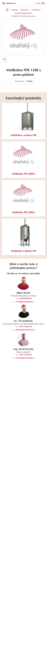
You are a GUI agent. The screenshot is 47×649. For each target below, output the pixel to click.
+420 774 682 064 (25, 327)
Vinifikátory (36, 10)
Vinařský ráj (7, 9)
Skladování (25, 10)
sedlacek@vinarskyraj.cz (25, 330)
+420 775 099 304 (25, 355)
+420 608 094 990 (25, 298)
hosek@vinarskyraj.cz (25, 302)
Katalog (14, 10)
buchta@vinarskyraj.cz (25, 358)
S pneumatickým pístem (23, 13)
